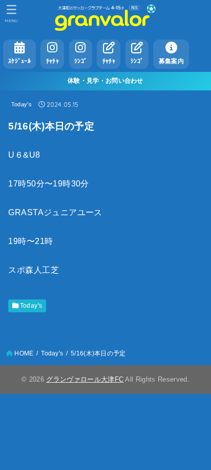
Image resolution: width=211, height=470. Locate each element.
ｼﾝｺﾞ (80, 61)
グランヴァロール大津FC (84, 379)
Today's (21, 104)
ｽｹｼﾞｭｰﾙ (19, 61)
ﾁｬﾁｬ (52, 61)
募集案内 (171, 61)
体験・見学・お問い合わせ (105, 80)
